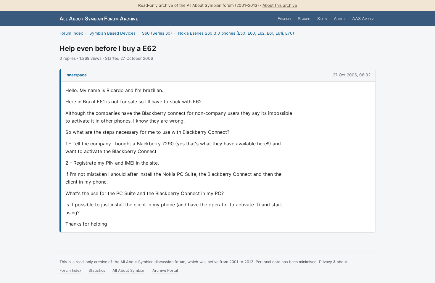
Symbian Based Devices (112, 33)
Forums (284, 18)
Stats (322, 18)
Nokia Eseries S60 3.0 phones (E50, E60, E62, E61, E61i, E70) (236, 33)
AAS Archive (364, 18)
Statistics (96, 270)
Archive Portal (165, 270)
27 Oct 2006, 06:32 (351, 75)
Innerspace (76, 75)
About (339, 18)
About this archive (279, 5)
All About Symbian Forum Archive (98, 18)
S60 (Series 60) (157, 33)
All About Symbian (128, 270)
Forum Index (71, 33)
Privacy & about (333, 262)
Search (304, 18)
